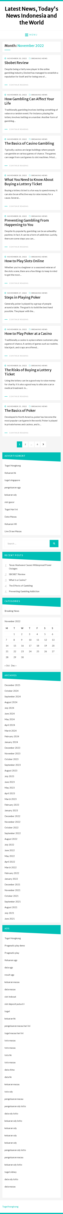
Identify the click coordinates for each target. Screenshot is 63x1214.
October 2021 (11, 896)
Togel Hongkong (13, 465)
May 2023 (10, 787)
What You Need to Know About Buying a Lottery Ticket (29, 181)
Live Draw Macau (13, 531)
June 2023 (10, 782)
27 (53, 651)
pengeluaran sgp (13, 487)
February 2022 (12, 873)
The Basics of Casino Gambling (29, 143)
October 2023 (11, 759)
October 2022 (11, 827)
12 (45, 639)
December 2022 (12, 816)
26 (45, 651)
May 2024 (10, 719)
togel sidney (11, 1172)
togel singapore (12, 480)
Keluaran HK (11, 524)
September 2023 (13, 765)
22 (14, 651)
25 (37, 651)
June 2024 (10, 713)
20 (53, 645)
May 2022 (10, 856)
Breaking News (39, 58)
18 (37, 645)
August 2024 (11, 702)
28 (7, 657)
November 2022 (12, 821)
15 (14, 645)
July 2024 (9, 708)
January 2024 (11, 742)
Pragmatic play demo (15, 945)
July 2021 (9, 913)
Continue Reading (18, 85)
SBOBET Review (17, 574)
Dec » (13, 665)
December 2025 (12, 685)
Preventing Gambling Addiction (24, 591)
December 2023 (12, 747)
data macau (10, 1186)
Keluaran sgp (11, 960)
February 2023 (12, 804)
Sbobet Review (17, 63)
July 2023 (9, 776)
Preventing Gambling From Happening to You (27, 222)
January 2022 (11, 878)
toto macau (10, 1047)
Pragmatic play (12, 953)
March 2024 (11, 730)
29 (14, 657)
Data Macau (11, 516)
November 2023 (12, 753)
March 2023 (11, 799)
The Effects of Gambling (21, 585)
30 (22, 657)
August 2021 (11, 907)
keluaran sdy (11, 494)
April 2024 (10, 725)
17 (30, 645)
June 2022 (10, 850)
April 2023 (10, 793)
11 (37, 639)
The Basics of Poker (20, 410)
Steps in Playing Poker (23, 297)
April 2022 (10, 861)
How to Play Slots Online (24, 261)
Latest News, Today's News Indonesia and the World (31, 16)
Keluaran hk (10, 473)
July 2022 (9, 844)
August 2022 (11, 839)
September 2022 (13, 833)
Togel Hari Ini (11, 509)
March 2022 (11, 867)
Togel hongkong (10, 1206)
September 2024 (13, 696)
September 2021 (13, 901)
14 (7, 645)
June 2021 (10, 918)
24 (30, 651)
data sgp (9, 967)
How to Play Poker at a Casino (28, 333)
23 (22, 651)
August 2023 (11, 770)
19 (45, 645)
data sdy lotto (11, 1179)
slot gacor (10, 502)
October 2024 (11, 690)
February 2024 (12, 736)
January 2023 (11, 810)
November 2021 (12, 890)
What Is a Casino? (17, 580)
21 (7, 651)
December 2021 (12, 884)
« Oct (7, 665)
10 (30, 639)
